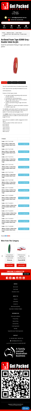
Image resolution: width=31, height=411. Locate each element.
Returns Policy (15, 321)
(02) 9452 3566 (13, 338)
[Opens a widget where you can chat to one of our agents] (26, 408)
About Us (15, 299)
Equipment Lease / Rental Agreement (15, 331)
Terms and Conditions (15, 316)
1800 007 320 (20, 338)
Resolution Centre (15, 291)
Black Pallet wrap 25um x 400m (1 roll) (13, 405)
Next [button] (29, 256)
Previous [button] (2, 256)
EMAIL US (16, 17)
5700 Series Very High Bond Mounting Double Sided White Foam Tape (21, 258)
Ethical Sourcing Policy (15, 306)
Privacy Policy (15, 318)
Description (4, 82)
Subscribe (26, 274)
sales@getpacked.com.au (17, 340)
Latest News (15, 301)
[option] (10, 256)
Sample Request (22, 82)
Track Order (15, 289)
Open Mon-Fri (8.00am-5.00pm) (15, 309)
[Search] (2, 23)
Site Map (15, 328)
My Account (15, 286)
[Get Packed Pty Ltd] (15, 5)
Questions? (15, 82)
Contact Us (15, 304)
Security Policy (15, 323)
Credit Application (15, 326)
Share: (3, 236)
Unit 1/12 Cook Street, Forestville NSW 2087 (17, 343)
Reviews (9, 82)
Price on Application (23, 144)
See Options (9, 265)
